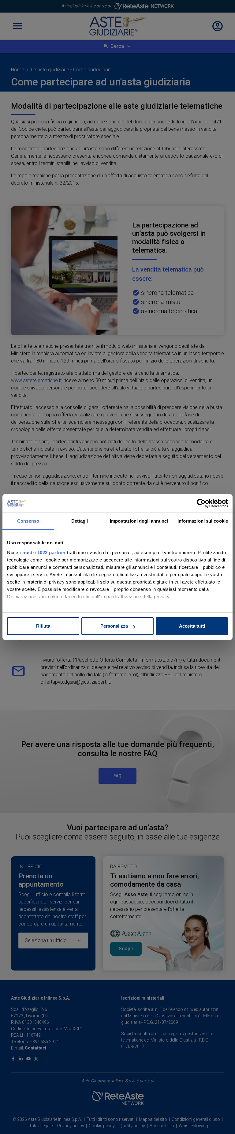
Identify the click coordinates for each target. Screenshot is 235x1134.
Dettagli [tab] (79, 521)
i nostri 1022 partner (43, 552)
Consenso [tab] (28, 521)
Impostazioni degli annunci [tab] (139, 521)
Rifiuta (43, 626)
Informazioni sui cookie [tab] (202, 521)
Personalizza (114, 626)
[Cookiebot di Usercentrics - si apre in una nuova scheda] (201, 503)
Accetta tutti (192, 626)
